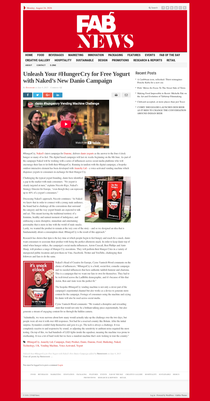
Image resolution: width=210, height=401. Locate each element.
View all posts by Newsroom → (38, 356)
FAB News (35, 395)
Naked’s (40, 153)
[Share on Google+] (48, 95)
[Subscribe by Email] (180, 8)
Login (60, 365)
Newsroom (30, 87)
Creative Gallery (37, 60)
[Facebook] (163, 8)
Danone (67, 153)
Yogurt (79, 345)
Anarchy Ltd (80, 168)
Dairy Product (72, 341)
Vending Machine (49, 345)
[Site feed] (185, 8)
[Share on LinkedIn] (58, 95)
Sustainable (85, 60)
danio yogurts (87, 153)
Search (154, 8)
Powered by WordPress (165, 395)
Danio (83, 341)
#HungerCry (33, 341)
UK (37, 345)
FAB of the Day (170, 55)
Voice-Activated (67, 345)
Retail (171, 60)
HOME (29, 55)
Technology (28, 345)
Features (134, 55)
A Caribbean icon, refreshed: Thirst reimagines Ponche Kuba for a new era (159, 81)
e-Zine (53, 65)
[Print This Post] (116, 95)
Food (40, 55)
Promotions (120, 60)
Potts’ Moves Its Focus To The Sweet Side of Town (161, 87)
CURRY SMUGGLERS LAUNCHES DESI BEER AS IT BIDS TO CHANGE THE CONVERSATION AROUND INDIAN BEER (161, 110)
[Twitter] (168, 8)
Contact (41, 65)
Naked (117, 341)
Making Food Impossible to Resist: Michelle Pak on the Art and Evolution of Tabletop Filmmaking (162, 95)
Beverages (56, 55)
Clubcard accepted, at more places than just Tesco (161, 101)
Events (150, 55)
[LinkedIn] (172, 8)
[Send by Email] (126, 95)
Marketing (75, 55)
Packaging (115, 55)
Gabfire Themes (181, 395)
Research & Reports (147, 60)
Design (102, 60)
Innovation (96, 55)
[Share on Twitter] (38, 95)
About (28, 65)
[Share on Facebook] (28, 95)
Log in (152, 395)
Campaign (59, 341)
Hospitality (63, 60)
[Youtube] (176, 8)
